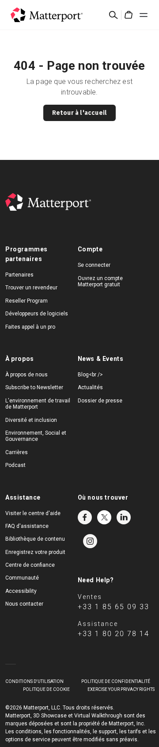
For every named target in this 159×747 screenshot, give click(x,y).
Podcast (15, 465)
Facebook (85, 517)
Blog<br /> (90, 375)
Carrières (16, 452)
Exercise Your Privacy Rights (121, 689)
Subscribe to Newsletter (34, 387)
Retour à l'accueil (79, 113)
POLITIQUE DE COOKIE (46, 689)
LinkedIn (124, 517)
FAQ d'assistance (27, 526)
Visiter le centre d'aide (33, 513)
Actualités (90, 387)
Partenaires (19, 275)
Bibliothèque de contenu (35, 539)
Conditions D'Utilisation (34, 681)
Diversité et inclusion (31, 420)
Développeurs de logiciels (36, 314)
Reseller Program (26, 301)
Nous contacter (24, 604)
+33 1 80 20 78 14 (113, 633)
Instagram (90, 541)
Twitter (104, 517)
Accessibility (21, 591)
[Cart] (128, 15)
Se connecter (94, 265)
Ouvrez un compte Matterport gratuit (100, 281)
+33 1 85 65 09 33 (113, 607)
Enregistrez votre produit (35, 552)
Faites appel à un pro (30, 327)
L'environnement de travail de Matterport (37, 404)
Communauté (22, 578)
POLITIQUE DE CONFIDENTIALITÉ (115, 681)
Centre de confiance (30, 565)
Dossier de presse (100, 401)
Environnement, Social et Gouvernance (35, 436)
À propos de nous (26, 375)
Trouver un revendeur (31, 287)
